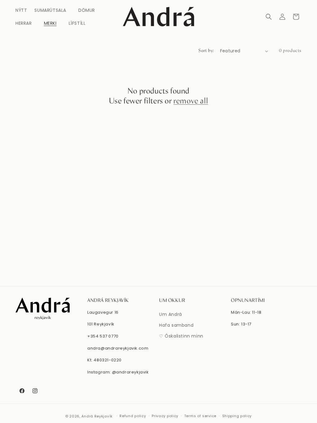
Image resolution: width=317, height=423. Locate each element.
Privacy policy (165, 415)
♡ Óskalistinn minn (181, 336)
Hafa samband (176, 325)
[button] (53, 10)
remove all (190, 101)
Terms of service (200, 415)
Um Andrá (170, 314)
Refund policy (132, 415)
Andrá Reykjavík (97, 416)
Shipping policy (237, 415)
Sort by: (206, 51)
